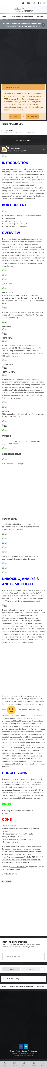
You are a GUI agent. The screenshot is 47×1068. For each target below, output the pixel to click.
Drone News (8, 130)
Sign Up (34, 116)
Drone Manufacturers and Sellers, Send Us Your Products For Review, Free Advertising (22, 24)
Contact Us (25, 1051)
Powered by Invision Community (23, 1055)
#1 (43, 150)
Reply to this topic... (14, 956)
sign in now (13, 947)
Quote (8, 881)
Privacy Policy (15, 1051)
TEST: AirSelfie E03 (18, 867)
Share (11, 969)
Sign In (16, 116)
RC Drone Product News (24, 133)
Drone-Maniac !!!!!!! (12, 869)
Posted (17, 151)
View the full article (9, 874)
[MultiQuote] (3, 881)
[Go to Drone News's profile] (4, 149)
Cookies (34, 1051)
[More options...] (39, 150)
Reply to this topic (23, 140)
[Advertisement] (23, 57)
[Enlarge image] (4, 156)
